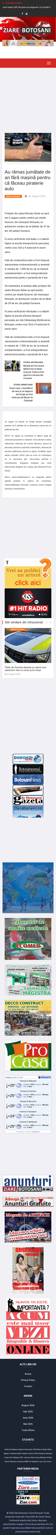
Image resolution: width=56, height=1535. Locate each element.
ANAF (26, 1462)
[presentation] (46, 622)
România (42, 1454)
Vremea (9, 1077)
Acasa (28, 1373)
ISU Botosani (34, 1462)
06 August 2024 (37, 196)
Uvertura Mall (29, 1458)
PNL (21, 1458)
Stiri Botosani (15, 1458)
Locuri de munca (45, 1462)
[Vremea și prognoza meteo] (45, 1077)
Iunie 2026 (28, 1417)
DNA (35, 1449)
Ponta (7, 1449)
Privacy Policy (28, 1380)
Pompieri (49, 1454)
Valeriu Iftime (33, 1454)
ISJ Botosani (13, 1449)
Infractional (13, 196)
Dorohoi (13, 1454)
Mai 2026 (28, 1424)
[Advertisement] (28, 98)
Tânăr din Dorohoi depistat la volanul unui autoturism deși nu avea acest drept (25, 668)
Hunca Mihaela (40, 1458)
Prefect (49, 1458)
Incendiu (21, 1462)
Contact (28, 1386)
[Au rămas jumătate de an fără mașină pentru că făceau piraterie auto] (28, 147)
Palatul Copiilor (22, 1454)
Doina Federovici (11, 1462)
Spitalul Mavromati (26, 1449)
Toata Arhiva (28, 1430)
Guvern (7, 1458)
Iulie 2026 (28, 1411)
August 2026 (28, 1405)
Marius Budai (42, 1449)
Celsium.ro (36, 1132)
